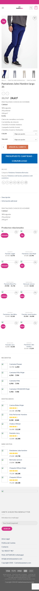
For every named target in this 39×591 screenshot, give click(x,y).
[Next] (34, 42)
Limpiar (35, 131)
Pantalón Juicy (10, 345)
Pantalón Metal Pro (10, 284)
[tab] (19, 197)
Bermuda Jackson (29, 284)
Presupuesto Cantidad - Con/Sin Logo (19, 158)
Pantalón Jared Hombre (29, 314)
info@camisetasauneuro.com (12, 559)
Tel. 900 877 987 (7, 551)
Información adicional (9, 201)
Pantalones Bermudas (16, 80)
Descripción (6, 197)
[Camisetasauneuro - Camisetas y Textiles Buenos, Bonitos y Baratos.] (19, 7)
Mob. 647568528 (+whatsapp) (13, 555)
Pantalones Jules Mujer (29, 253)
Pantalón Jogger (10, 253)
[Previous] (5, 42)
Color (4, 133)
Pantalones (31, 80)
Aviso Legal (6, 539)
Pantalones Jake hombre (29, 345)
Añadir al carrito (17, 147)
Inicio (4, 80)
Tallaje (5, 139)
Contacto (5, 547)
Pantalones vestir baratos (15, 176)
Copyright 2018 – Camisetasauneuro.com (16, 563)
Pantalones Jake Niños (10, 314)
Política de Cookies (8, 543)
